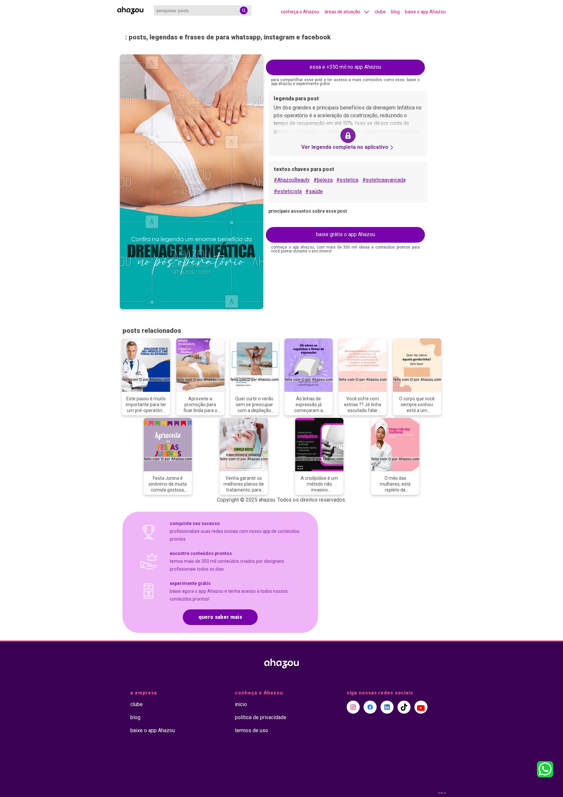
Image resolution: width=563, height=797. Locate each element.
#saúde (314, 191)
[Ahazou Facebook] (370, 707)
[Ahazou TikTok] (404, 707)
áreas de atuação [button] (342, 11)
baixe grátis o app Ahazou (345, 234)
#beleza (323, 180)
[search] (244, 10)
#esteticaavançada (384, 180)
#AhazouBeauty (292, 180)
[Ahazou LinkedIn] (387, 707)
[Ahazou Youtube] (420, 707)
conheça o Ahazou (300, 11)
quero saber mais (220, 617)
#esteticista (288, 191)
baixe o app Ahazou (425, 11)
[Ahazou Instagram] (353, 707)
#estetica (347, 180)
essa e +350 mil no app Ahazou (345, 67)
